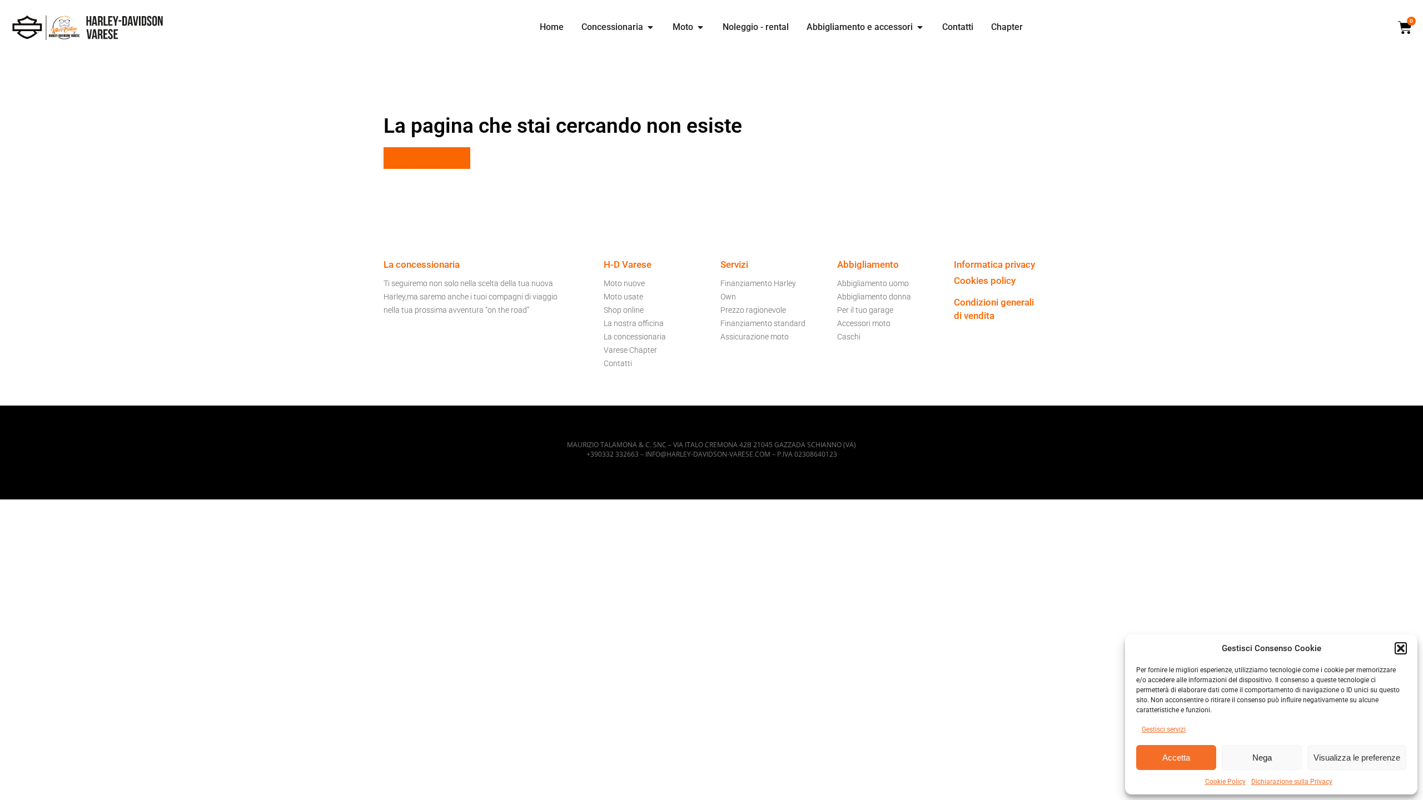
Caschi (848, 336)
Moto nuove (624, 283)
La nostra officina (634, 323)
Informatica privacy (994, 264)
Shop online (624, 310)
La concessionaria (635, 336)
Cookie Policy (1225, 782)
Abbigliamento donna (874, 296)
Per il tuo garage (865, 310)
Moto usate (623, 296)
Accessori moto (863, 323)
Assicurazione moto (754, 336)
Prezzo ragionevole (753, 310)
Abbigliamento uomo (873, 283)
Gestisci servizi (1164, 729)
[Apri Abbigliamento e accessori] (920, 27)
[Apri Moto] (700, 27)
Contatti (618, 363)
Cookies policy (985, 280)
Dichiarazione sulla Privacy (1291, 782)
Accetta (1176, 757)
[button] (1400, 648)
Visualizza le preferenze (1356, 757)
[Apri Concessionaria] (650, 27)
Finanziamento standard (762, 323)
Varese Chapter (630, 350)
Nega (1262, 757)
